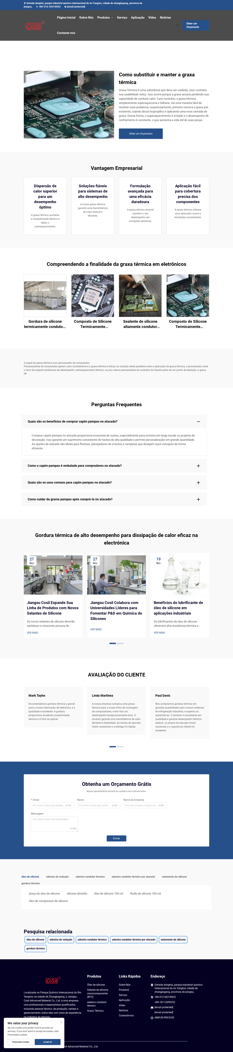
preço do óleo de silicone (44, 893)
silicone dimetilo (77, 893)
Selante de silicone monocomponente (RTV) (97, 993)
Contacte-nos (66, 33)
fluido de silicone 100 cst (145, 893)
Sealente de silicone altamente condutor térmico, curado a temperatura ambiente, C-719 (140, 324)
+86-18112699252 (165, 1002)
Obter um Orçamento (192, 25)
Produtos (103, 17)
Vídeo (152, 17)
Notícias (165, 17)
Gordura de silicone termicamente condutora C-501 (45, 324)
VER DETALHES (45, 295)
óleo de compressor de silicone (48, 901)
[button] (113, 643)
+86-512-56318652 (50, 6)
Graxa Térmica (95, 1010)
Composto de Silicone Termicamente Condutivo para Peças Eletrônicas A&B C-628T (188, 324)
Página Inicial (66, 17)
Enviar (116, 838)
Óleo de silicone (96, 984)
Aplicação (138, 17)
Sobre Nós (86, 17)
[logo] (37, 25)
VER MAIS (32, 632)
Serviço (122, 17)
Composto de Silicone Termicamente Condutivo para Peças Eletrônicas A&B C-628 (92, 324)
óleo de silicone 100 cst (108, 893)
